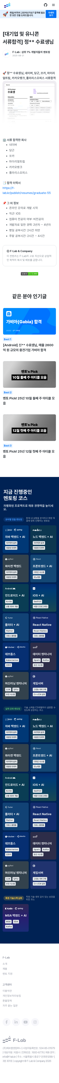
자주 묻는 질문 (10, 1005)
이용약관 (7, 990)
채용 (5, 968)
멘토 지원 (7, 973)
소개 (5, 963)
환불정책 (7, 1000)
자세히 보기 (51, 14)
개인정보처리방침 (12, 995)
